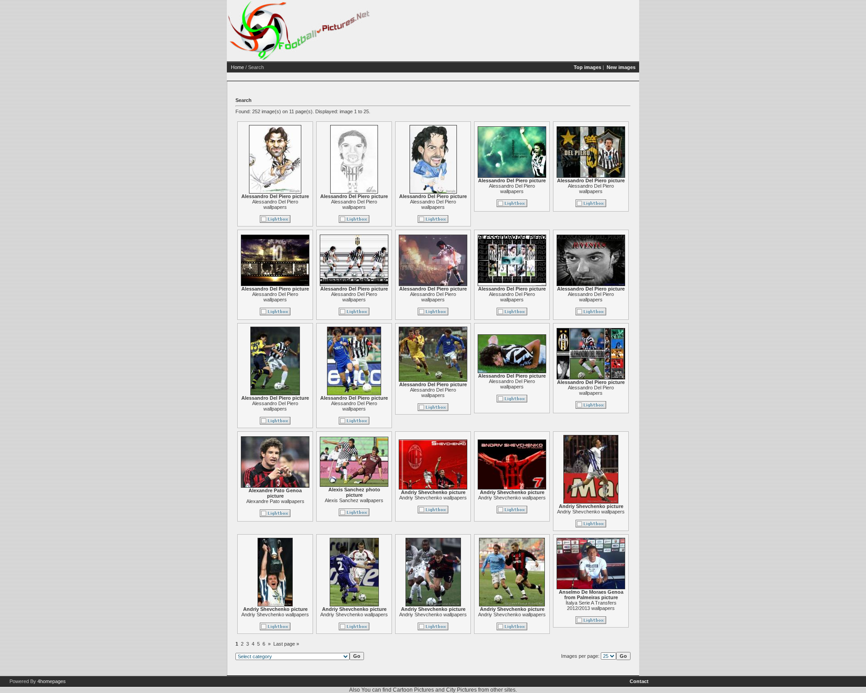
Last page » (286, 644)
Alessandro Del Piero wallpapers (275, 204)
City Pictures (461, 690)
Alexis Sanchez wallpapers (354, 500)
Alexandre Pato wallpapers (275, 501)
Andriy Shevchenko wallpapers (433, 497)
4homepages (51, 681)
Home (237, 67)
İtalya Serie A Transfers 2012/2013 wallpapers (591, 605)
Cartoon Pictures (413, 690)
